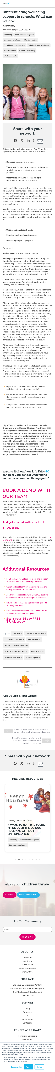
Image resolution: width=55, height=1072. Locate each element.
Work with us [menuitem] (27, 972)
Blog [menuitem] (27, 1008)
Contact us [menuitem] (27, 1023)
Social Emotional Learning (14, 45)
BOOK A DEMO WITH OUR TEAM (26, 493)
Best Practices (10, 50)
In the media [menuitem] (27, 965)
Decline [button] (39, 1067)
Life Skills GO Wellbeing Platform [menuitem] (27, 985)
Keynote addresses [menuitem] (27, 968)
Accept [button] (28, 1067)
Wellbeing (8, 34)
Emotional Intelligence (24, 34)
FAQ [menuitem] (27, 1016)
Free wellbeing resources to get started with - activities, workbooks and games (27, 612)
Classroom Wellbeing (12, 40)
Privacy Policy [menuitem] (27, 1039)
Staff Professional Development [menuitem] (27, 992)
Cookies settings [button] (16, 1067)
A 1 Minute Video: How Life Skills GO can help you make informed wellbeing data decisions (27, 596)
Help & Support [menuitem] (27, 1019)
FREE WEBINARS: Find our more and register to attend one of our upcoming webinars (27, 580)
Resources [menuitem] (27, 1012)
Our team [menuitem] (27, 961)
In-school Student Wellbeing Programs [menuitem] (27, 988)
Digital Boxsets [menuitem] (27, 995)
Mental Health (30, 40)
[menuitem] (27, 951)
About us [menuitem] (28, 957)
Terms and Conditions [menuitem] (27, 1036)
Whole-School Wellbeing (38, 45)
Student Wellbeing (27, 50)
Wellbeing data (10, 56)
